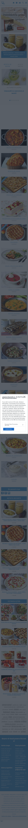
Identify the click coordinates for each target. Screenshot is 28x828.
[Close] (24, 397)
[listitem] (14, 425)
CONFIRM (9, 429)
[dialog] (14, 414)
